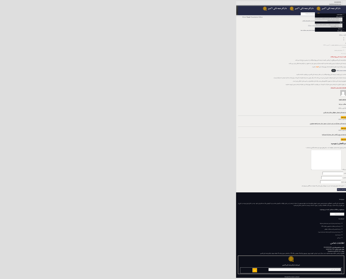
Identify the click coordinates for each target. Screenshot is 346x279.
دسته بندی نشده (338, 50)
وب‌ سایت (343, 182)
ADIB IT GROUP (295, 277)
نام (344, 173)
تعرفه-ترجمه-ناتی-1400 (341, 70)
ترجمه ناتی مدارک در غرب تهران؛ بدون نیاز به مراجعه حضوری (328, 123)
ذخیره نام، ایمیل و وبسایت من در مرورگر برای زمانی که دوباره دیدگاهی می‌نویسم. (323, 185)
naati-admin (335, 45)
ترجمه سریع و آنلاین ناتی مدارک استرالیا (334, 134)
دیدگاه (344, 169)
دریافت (333, 70)
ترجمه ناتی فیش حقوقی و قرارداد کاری (334, 112)
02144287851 (337, 2)
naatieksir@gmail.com (335, 4)
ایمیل (344, 177)
